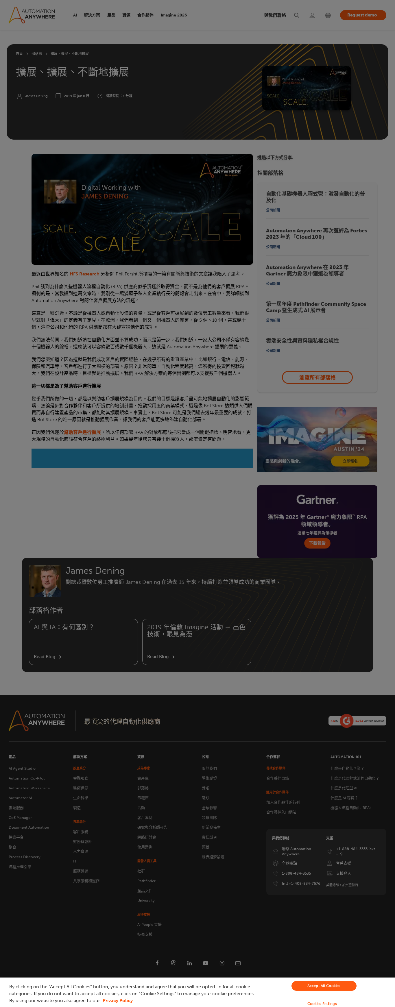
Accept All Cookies (323, 986)
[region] (197, 992)
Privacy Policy (118, 1000)
